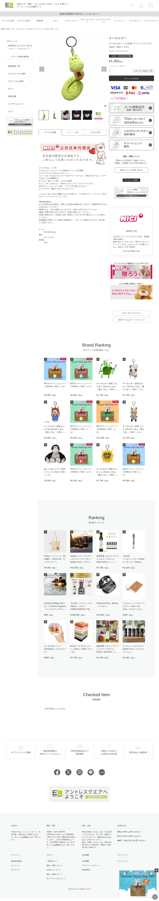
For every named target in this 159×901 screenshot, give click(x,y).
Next (103, 69)
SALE (10, 111)
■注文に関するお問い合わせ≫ (129, 836)
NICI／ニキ (10, 29)
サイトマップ (122, 861)
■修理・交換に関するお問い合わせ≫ (131, 840)
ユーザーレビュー (16, 104)
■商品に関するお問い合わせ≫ (129, 832)
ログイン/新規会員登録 (20, 57)
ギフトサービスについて (56, 878)
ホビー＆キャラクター (131, 313)
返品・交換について (54, 874)
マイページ (15, 865)
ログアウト (15, 870)
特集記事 (12, 96)
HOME (3, 29)
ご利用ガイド (27, 837)
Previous (41, 69)
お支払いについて (53, 870)
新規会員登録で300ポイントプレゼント (79, 14)
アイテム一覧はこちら (131, 251)
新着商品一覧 (14, 66)
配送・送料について (54, 865)
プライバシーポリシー (90, 865)
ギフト (11, 89)
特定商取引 (86, 870)
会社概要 (85, 861)
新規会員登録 (16, 861)
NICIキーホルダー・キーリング (131, 320)
